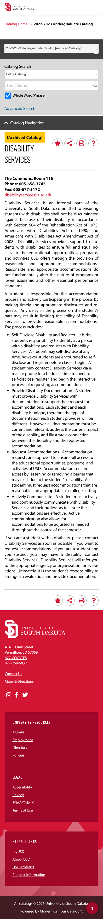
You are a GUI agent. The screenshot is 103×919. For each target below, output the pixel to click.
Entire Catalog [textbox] (16, 74)
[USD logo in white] (35, 636)
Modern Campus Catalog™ (61, 911)
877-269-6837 (16, 663)
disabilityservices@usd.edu (28, 195)
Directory (19, 747)
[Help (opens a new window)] (93, 143)
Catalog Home (16, 24)
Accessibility (22, 787)
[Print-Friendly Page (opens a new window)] (81, 143)
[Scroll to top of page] (92, 908)
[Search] (95, 85)
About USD (21, 859)
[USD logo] (19, 8)
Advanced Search (19, 108)
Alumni (18, 732)
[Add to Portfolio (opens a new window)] (57, 143)
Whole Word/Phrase (29, 95)
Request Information (28, 874)
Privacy (18, 795)
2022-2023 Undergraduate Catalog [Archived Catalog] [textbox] (43, 48)
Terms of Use (22, 810)
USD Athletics (23, 867)
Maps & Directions (19, 681)
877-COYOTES (16, 658)
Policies (18, 755)
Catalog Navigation (27, 122)
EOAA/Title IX (23, 802)
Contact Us (13, 673)
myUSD (18, 851)
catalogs (26, 903)
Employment (22, 740)
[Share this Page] (69, 143)
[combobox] (51, 48)
